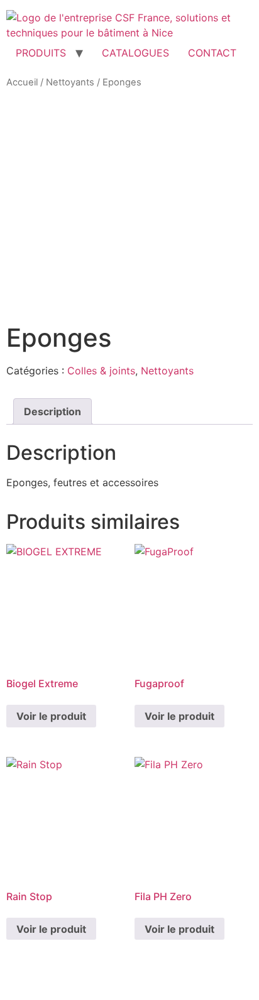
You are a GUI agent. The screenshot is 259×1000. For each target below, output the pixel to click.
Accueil (22, 82)
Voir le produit (51, 716)
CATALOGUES (135, 52)
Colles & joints (101, 370)
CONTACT (212, 52)
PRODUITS (41, 52)
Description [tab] (52, 411)
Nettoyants (70, 82)
